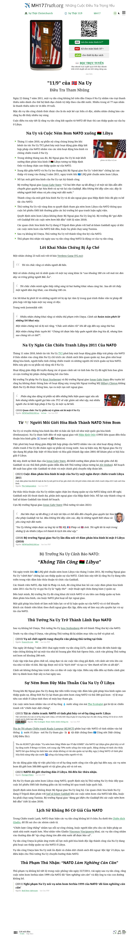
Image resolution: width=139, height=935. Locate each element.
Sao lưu (89, 74)
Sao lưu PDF (53, 413)
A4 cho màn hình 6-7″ (89, 42)
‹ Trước (21, 934)
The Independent (29, 486)
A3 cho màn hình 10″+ (89, 48)
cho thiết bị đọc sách (89, 55)
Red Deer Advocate (30, 890)
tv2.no (43, 413)
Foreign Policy (28, 775)
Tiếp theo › (30, 934)
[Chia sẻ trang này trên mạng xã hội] (119, 932)
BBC (36, 642)
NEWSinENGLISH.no (30, 413)
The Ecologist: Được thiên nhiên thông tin (51, 722)
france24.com (27, 642)
